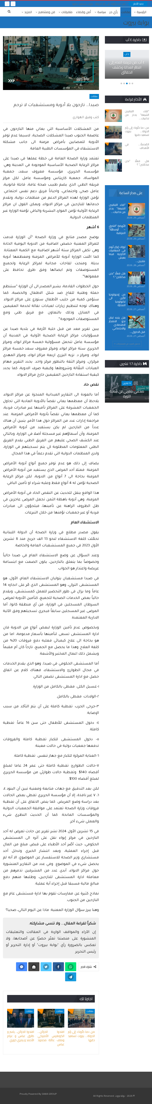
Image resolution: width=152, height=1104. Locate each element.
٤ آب (127, 54)
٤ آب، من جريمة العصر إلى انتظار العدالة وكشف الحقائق (127, 67)
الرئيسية (141, 12)
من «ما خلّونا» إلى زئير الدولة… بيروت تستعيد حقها (98, 3)
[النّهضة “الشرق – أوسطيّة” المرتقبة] (136, 230)
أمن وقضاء (83, 12)
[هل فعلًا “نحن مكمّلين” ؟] (113, 165)
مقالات (125, 12)
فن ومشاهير (46, 12)
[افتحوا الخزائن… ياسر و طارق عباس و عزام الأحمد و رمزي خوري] (20, 1018)
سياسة (101, 12)
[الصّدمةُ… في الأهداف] (113, 149)
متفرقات (66, 12)
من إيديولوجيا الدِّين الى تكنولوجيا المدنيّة (117, 300)
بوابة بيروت (136, 22)
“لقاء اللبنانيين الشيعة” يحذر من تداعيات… (117, 208)
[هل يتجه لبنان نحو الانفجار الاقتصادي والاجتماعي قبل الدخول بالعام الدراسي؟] (136, 322)
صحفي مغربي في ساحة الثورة (127, 393)
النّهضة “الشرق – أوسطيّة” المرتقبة (117, 229)
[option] (127, 66)
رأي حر (113, 12)
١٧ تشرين (127, 383)
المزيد (28, 12)
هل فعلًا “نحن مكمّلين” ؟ (117, 275)
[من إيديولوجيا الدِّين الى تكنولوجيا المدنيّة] (136, 299)
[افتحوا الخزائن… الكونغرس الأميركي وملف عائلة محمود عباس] (51, 1018)
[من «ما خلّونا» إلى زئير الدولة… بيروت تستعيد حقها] (81, 1018)
